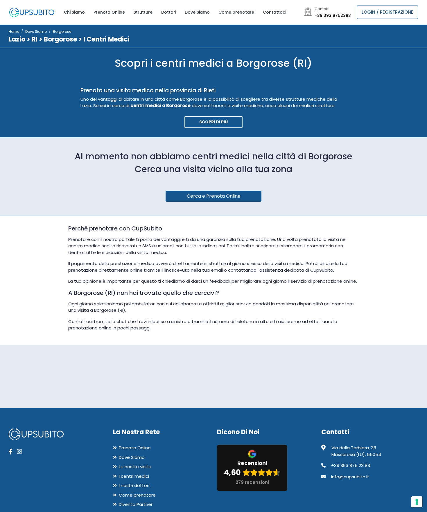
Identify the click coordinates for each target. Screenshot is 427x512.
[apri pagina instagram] (19, 452)
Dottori (168, 12)
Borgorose (60, 39)
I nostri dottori (134, 485)
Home (14, 31)
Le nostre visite (135, 467)
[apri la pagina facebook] (10, 452)
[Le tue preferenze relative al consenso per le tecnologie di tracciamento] (416, 501)
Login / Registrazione (387, 12)
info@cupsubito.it (350, 477)
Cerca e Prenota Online (214, 196)
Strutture (143, 12)
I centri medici (134, 476)
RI (34, 39)
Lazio (17, 39)
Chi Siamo (74, 12)
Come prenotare (236, 12)
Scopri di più (213, 122)
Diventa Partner (135, 504)
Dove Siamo (197, 12)
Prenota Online (109, 12)
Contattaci (274, 12)
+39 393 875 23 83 (350, 465)
